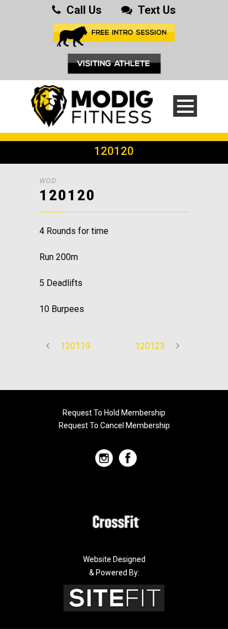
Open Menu (185, 106)
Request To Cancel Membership (114, 425)
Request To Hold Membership (114, 412)
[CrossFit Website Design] (114, 597)
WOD (47, 180)
